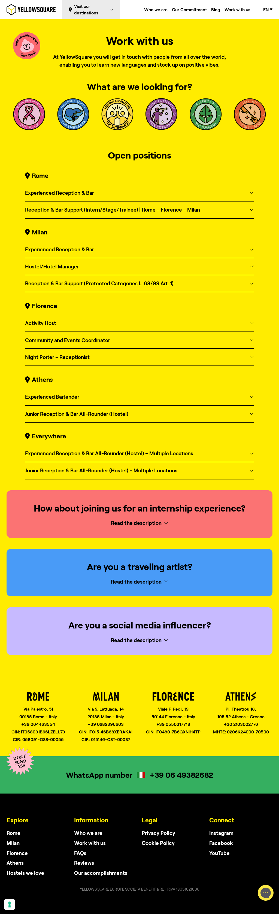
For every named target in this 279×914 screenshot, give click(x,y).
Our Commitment (189, 9)
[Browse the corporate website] (31, 9)
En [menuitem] (266, 9)
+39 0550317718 (173, 724)
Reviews (84, 863)
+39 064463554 (38, 724)
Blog (215, 9)
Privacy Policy (158, 833)
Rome (13, 833)
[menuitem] (268, 9)
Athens (15, 863)
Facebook (221, 843)
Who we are (156, 9)
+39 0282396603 (106, 724)
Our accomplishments (100, 873)
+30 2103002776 (241, 724)
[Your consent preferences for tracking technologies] (9, 904)
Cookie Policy (158, 843)
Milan (13, 843)
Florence (17, 853)
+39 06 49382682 (181, 774)
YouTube (219, 853)
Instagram (221, 833)
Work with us (237, 9)
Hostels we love (25, 873)
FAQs (80, 853)
